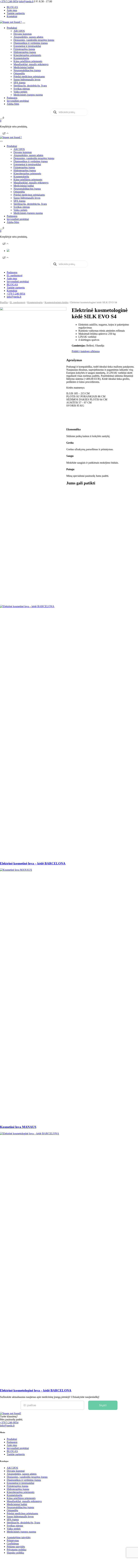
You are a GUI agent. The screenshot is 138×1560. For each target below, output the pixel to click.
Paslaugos (12, 97)
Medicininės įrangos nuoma (28, 94)
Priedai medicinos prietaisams (29, 76)
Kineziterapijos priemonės (27, 55)
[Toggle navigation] (23, 22)
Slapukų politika (15, 1552)
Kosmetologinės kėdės (56, 302)
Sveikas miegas (21, 88)
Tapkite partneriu (16, 13)
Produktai (12, 27)
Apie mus (12, 10)
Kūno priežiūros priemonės (27, 61)
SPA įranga (19, 82)
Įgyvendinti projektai (18, 100)
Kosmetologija (21, 58)
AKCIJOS (19, 30)
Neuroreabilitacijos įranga (27, 70)
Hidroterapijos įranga (24, 52)
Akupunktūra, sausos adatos (28, 36)
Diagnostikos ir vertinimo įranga (30, 43)
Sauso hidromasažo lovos (26, 79)
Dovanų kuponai (16, 1470)
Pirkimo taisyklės (16, 1546)
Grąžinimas (13, 1543)
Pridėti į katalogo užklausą (86, 351)
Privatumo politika (16, 1549)
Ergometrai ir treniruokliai (27, 46)
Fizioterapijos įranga (24, 49)
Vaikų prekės (20, 91)
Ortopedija (19, 73)
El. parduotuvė (14, 275)
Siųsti (103, 1405)
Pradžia (4, 302)
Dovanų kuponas (22, 33)
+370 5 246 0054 (16, 293)
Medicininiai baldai (23, 67)
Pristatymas (13, 1540)
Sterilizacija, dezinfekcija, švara (30, 85)
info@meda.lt (14, 296)
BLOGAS (12, 7)
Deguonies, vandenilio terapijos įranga (33, 40)
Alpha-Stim (13, 103)
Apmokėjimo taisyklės (18, 1537)
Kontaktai (12, 16)
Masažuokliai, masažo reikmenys (30, 64)
